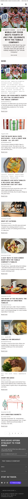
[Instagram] (7, 482)
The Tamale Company (8, 493)
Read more (14, 55)
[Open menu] (3, 4)
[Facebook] (2, 482)
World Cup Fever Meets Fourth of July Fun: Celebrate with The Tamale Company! (14, 37)
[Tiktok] (4, 482)
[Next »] (21, 433)
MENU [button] (2, 466)
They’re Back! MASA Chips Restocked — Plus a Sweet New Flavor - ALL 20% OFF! (13, 138)
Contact (21, 493)
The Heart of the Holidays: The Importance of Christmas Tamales (14, 301)
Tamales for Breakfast (10, 339)
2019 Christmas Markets (11, 414)
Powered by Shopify (7, 496)
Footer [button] (3, 471)
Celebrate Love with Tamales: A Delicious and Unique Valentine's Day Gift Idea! (13, 182)
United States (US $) (8, 490)
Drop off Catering (8, 221)
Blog (8, 495)
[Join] (25, 454)
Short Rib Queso (7, 378)
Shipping (3, 495)
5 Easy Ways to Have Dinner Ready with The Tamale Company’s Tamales (12, 260)
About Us (13, 495)
